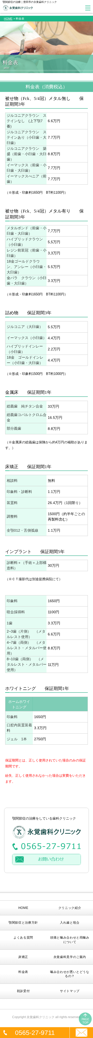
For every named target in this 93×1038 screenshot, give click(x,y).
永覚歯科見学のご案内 (69, 957)
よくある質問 (23, 937)
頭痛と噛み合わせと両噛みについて (69, 940)
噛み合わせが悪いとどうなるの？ (69, 974)
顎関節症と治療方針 (23, 922)
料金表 (23, 972)
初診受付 (23, 991)
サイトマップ (70, 991)
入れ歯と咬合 (70, 922)
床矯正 (23, 957)
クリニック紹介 (69, 908)
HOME (8, 18)
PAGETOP (85, 1021)
